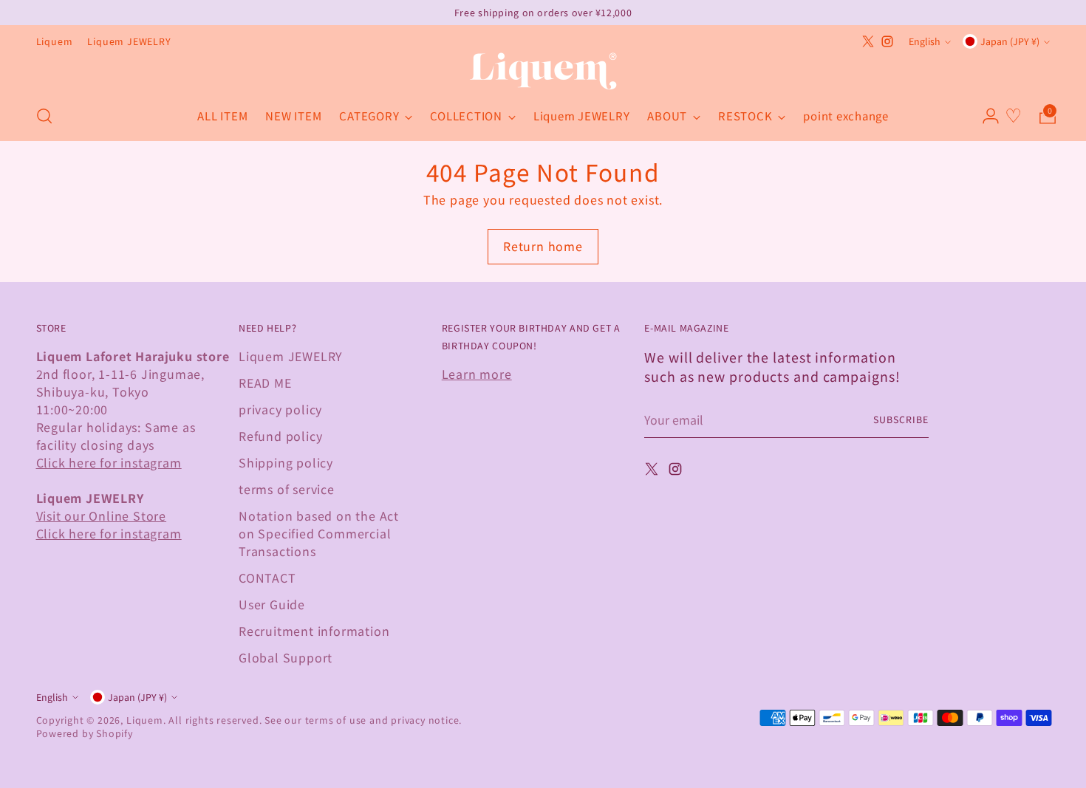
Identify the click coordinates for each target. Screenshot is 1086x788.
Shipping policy (286, 462)
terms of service (287, 489)
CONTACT (267, 577)
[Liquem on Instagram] (887, 41)
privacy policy (280, 409)
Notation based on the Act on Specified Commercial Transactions (319, 533)
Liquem (144, 720)
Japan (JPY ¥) (1009, 41)
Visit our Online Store (101, 515)
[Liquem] (543, 71)
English (924, 41)
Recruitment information (314, 631)
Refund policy (280, 436)
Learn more (477, 374)
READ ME (265, 382)
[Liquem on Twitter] (868, 41)
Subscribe (900, 419)
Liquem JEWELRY (291, 356)
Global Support (285, 657)
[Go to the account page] (985, 116)
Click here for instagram (109, 462)
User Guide (272, 604)
